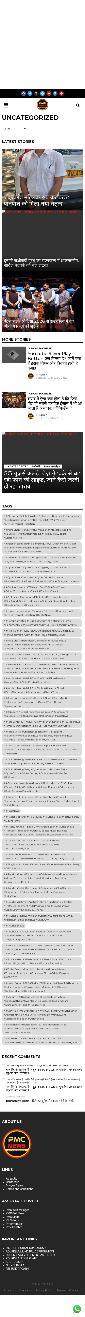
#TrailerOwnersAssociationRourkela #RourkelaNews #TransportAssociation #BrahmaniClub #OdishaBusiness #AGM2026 (36, 973)
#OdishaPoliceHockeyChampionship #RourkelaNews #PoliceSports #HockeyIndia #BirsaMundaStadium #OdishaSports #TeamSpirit (41, 749)
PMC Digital (13, 1216)
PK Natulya (12, 1220)
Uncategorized (40, 348)
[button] (6, 105)
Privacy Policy (14, 1185)
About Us (11, 1178)
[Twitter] (29, 93)
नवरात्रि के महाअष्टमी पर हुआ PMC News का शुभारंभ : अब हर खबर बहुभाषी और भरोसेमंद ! (44, 1071)
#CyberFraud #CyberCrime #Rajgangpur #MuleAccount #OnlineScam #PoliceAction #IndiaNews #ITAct (37, 569)
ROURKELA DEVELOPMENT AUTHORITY (31, 1254)
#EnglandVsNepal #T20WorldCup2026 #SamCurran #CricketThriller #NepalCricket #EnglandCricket (35, 589)
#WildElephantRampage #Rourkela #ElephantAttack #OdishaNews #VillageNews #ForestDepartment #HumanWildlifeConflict (35, 1028)
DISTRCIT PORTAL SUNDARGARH (26, 1248)
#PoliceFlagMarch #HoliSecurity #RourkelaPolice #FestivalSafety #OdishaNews (41, 818)
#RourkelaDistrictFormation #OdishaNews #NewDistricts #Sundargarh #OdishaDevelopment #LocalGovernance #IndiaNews (37, 892)
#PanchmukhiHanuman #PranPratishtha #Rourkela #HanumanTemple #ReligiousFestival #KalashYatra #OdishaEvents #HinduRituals (42, 800)
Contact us (12, 1182)
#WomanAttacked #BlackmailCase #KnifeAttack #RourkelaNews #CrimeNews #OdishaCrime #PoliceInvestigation (41, 1040)
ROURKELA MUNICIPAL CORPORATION (30, 1251)
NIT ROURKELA (15, 1265)
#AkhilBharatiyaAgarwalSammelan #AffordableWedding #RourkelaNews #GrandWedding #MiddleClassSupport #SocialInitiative (38, 533)
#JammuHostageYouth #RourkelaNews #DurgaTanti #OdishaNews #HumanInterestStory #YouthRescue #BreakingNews (35, 702)
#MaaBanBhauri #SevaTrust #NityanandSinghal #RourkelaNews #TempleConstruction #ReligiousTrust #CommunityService (42, 723)
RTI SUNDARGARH (17, 1268)
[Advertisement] (42, 44)
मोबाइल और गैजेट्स (52, 466)
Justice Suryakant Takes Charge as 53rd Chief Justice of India (40, 1065)
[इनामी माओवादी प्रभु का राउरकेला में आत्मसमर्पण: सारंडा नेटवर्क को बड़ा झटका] (42, 240)
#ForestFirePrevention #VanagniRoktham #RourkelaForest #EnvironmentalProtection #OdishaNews (38, 612)
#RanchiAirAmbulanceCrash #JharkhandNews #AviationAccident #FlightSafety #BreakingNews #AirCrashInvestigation (32, 844)
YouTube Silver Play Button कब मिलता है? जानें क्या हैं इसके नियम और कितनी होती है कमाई (54, 361)
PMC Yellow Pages (17, 1210)
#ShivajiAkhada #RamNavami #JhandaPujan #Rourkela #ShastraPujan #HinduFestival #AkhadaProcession (37, 961)
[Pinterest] (61, 93)
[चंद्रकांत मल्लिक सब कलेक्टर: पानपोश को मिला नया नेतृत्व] (42, 179)
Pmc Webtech (14, 1223)
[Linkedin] (55, 93)
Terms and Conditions (19, 1189)
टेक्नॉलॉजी (36, 466)
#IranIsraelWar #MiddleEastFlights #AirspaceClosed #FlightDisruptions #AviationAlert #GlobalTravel (34, 690)
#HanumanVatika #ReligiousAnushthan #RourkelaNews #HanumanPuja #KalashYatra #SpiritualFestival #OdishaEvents (40, 622)
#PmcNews (12, 810)
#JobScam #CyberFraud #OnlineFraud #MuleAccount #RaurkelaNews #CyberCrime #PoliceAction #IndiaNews (36, 713)
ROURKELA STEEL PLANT (22, 1258)
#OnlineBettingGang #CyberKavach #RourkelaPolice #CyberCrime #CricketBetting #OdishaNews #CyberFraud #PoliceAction (37, 773)
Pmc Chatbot (14, 1227)
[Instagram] (36, 93)
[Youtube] (48, 93)
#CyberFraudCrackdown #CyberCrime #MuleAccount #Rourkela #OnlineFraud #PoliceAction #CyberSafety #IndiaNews (41, 579)
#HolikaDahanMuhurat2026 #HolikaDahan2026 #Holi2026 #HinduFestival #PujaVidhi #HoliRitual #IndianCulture (39, 632)
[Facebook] (23, 93)
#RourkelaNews (15, 925)
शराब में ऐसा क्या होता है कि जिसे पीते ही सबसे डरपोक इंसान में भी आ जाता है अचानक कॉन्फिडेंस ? (55, 403)
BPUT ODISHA (15, 1261)
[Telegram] (42, 93)
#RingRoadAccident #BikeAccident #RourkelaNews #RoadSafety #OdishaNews (42, 866)
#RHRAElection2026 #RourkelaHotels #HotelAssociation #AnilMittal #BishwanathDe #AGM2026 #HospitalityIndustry (39, 856)
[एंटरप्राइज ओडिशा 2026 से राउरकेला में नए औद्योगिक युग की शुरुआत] (42, 301)
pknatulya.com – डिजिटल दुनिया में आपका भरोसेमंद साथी (40, 1101)
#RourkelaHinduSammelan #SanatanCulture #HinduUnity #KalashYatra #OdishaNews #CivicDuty (38, 917)
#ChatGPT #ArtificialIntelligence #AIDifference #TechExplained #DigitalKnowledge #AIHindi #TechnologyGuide (40, 559)
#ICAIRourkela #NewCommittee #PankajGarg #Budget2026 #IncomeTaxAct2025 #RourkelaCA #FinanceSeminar (40, 656)
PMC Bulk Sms (15, 1213)
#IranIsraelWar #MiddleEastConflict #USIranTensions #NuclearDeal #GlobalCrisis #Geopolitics (34, 680)
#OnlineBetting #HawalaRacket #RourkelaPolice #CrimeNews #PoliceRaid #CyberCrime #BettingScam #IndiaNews (40, 761)
